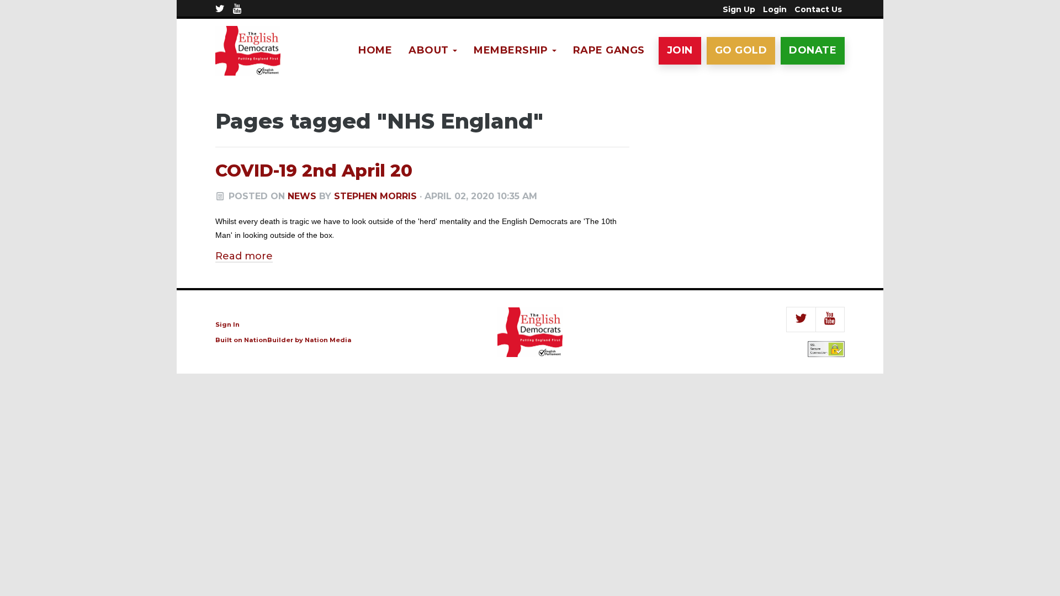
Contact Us (818, 9)
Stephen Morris (375, 196)
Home (375, 50)
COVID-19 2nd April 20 (313, 170)
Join (680, 50)
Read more (244, 256)
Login (775, 9)
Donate (812, 50)
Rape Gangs (609, 50)
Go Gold (741, 50)
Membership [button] (512, 50)
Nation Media (328, 340)
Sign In (227, 324)
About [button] (430, 50)
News (302, 196)
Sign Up (739, 9)
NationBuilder (268, 340)
